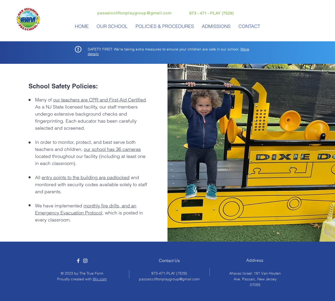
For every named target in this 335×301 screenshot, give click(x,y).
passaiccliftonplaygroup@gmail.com (134, 12)
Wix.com (100, 279)
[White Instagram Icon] (85, 261)
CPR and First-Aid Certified (117, 100)
